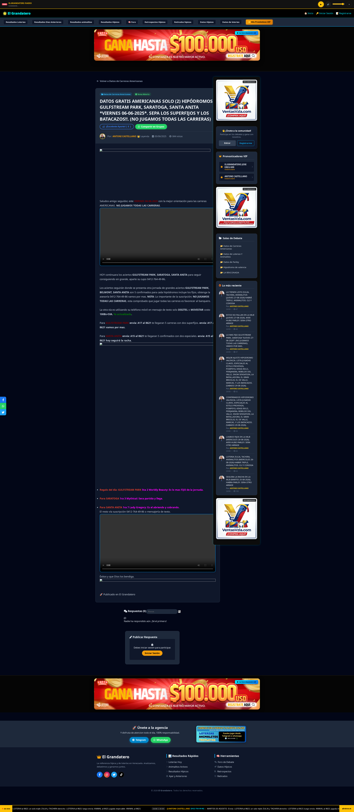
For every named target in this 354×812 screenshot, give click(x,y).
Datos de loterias (230, 22)
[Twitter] (114, 775)
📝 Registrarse (343, 13)
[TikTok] (121, 775)
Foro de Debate (226, 762)
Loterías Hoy (175, 762)
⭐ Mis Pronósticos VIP (259, 22)
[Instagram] (107, 775)
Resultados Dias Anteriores (47, 22)
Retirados (222, 776)
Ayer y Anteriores (178, 776)
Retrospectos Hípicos (155, 22)
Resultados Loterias (15, 22)
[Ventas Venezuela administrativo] (236, 207)
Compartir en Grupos (152, 126)
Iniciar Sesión (152, 653)
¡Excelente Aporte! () (118, 126)
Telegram (141, 739)
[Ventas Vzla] (236, 100)
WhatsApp (162, 739)
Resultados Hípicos (110, 22)
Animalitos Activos (178, 766)
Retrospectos (224, 771)
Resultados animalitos (81, 22)
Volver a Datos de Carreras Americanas (121, 81)
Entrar (227, 143)
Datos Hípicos (207, 22)
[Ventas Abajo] (236, 518)
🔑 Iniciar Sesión (324, 13)
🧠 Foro (132, 22)
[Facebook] (100, 775)
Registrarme (246, 143)
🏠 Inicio (308, 13)
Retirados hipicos (182, 22)
